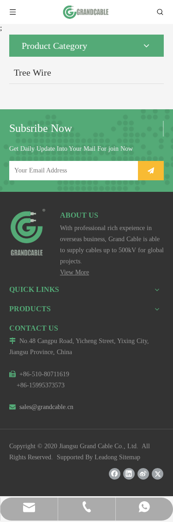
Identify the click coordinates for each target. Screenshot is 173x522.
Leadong (106, 457)
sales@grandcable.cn (41, 406)
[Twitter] (157, 474)
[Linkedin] (129, 474)
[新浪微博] (143, 474)
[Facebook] (114, 474)
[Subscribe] (151, 170)
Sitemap (129, 457)
